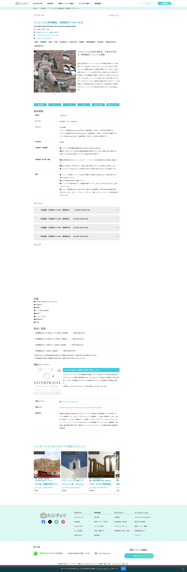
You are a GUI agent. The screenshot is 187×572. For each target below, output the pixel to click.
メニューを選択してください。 (134, 31)
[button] (36, 73)
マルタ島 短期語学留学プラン (46, 484)
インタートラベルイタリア (44, 38)
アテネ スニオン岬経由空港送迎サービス (102, 484)
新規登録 (165, 3)
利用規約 (117, 517)
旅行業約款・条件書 (120, 522)
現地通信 (98, 3)
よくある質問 (78, 531)
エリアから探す (84, 3)
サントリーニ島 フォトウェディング (74, 484)
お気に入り (114, 15)
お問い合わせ (78, 535)
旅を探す (50, 3)
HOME (35, 8)
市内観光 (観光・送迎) (43, 29)
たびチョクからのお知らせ (143, 517)
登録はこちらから (139, 556)
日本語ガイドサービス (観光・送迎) (47, 32)
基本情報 (40, 105)
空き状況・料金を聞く (139, 38)
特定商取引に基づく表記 (121, 531)
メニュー (55, 105)
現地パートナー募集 (141, 526)
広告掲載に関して (140, 531)
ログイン (149, 3)
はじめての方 (37, 3)
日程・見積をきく (99, 531)
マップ (69, 105)
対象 (83, 105)
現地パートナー (113, 105)
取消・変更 (98, 105)
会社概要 (77, 522)
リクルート (138, 535)
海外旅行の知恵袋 (140, 522)
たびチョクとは (79, 517)
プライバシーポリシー (121, 526)
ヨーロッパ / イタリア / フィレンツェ (47, 35)
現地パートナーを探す (66, 3)
